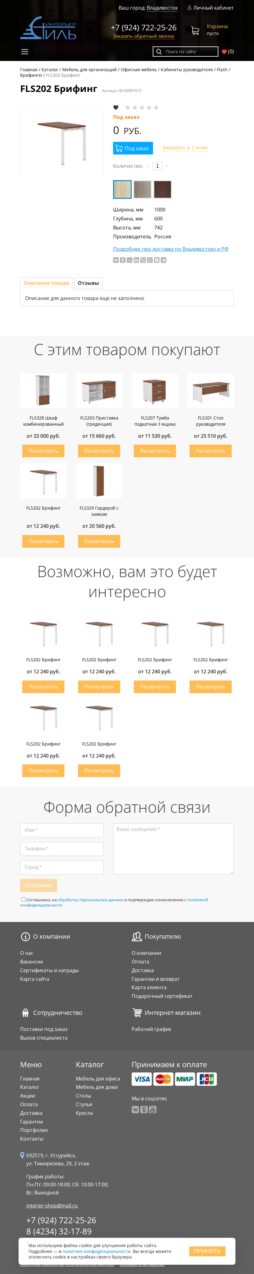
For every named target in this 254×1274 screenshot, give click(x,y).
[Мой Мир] (129, 260)
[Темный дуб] (162, 189)
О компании (51, 937)
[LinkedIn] (136, 260)
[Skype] (157, 260)
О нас (26, 953)
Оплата (140, 961)
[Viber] (143, 260)
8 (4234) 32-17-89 (59, 1231)
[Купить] (133, 148)
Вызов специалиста (44, 1037)
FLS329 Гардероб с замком (99, 511)
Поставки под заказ (44, 1029)
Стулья (84, 1104)
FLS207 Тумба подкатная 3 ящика (155, 421)
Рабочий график (151, 1029)
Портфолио (34, 1130)
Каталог (29, 1087)
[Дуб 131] (122, 189)
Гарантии (31, 1121)
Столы (83, 1095)
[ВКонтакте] (116, 260)
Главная (30, 1078)
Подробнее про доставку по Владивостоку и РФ (171, 249)
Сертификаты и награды (49, 970)
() (230, 51)
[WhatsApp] (150, 260)
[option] (61, 141)
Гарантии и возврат (156, 979)
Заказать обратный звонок (143, 36)
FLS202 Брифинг (43, 508)
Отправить (38, 885)
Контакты (31, 1138)
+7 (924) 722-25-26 (144, 27)
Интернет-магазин (173, 1013)
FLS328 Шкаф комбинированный (43, 421)
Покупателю (163, 937)
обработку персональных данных (90, 899)
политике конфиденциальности (96, 1251)
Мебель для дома (97, 1087)
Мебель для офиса (98, 1078)
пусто (218, 29)
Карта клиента (149, 987)
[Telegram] (163, 260)
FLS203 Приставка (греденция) (99, 421)
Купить (43, 451)
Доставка (143, 970)
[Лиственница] (142, 189)
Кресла (84, 1113)
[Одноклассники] (122, 260)
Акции (27, 1095)
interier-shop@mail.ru (52, 1205)
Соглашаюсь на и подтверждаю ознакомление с (114, 902)
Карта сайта (34, 979)
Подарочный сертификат (162, 996)
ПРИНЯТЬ (207, 1251)
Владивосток (162, 7)
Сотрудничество (57, 1013)
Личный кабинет (213, 8)
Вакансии (31, 961)
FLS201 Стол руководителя (211, 421)
